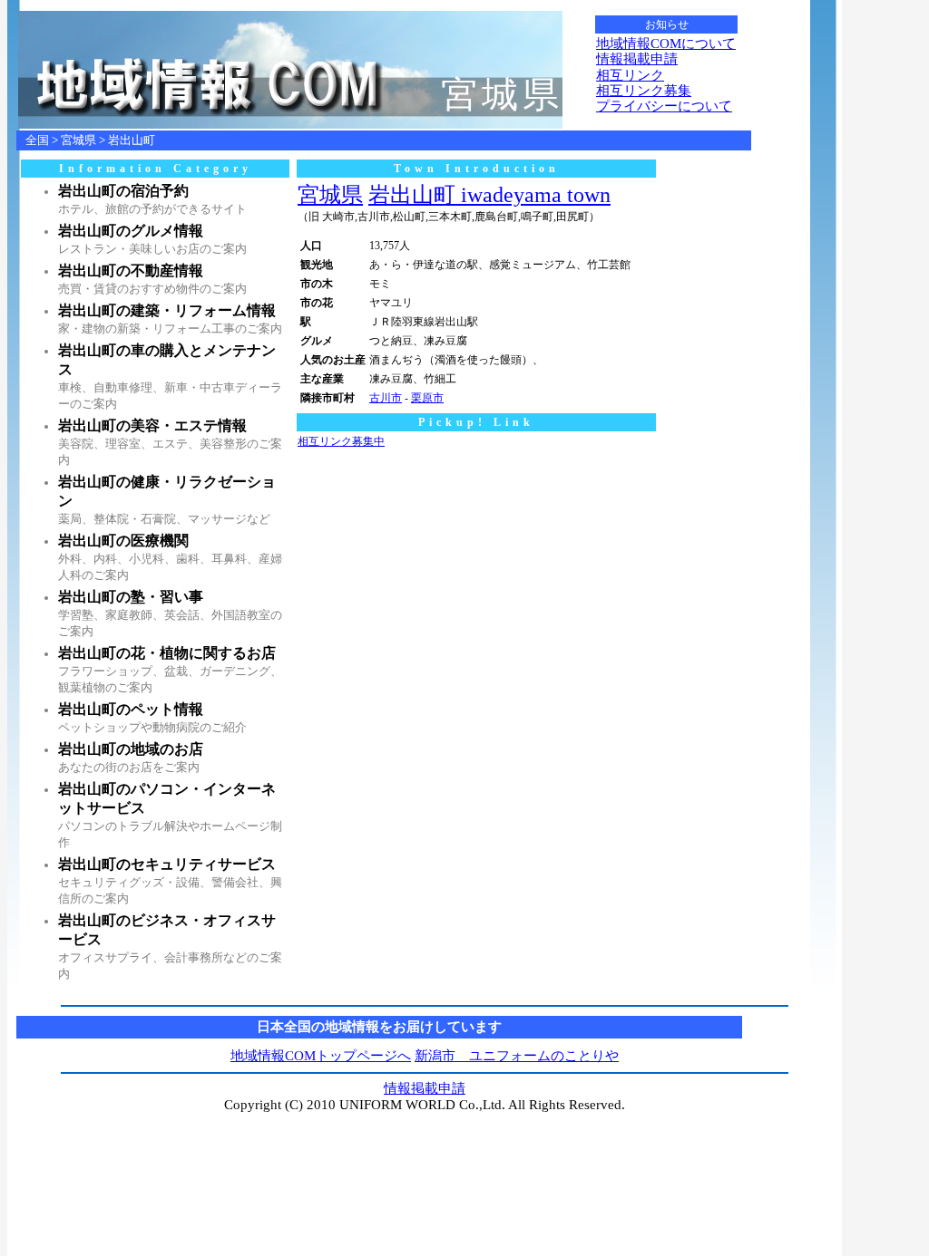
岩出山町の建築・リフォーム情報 (167, 310)
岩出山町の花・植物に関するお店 (167, 653)
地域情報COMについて (666, 43)
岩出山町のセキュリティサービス (167, 864)
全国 (37, 140)
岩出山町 (131, 140)
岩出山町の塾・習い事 (130, 596)
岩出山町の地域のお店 (130, 749)
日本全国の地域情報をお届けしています (379, 1026)
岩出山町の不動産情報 (130, 270)
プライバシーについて (664, 106)
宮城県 (78, 140)
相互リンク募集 (643, 90)
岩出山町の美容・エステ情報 (152, 425)
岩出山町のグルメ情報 (130, 230)
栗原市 (427, 397)
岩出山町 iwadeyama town (489, 195)
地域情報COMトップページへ (320, 1055)
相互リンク (630, 75)
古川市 (385, 397)
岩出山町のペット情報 (130, 709)
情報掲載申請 (637, 59)
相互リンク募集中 (341, 441)
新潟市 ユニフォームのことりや (517, 1055)
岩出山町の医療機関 (123, 540)
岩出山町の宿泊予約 (123, 190)
